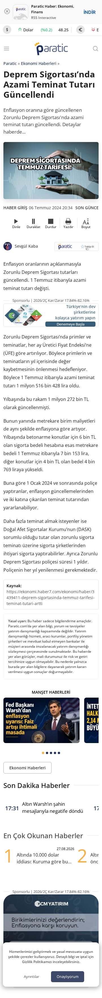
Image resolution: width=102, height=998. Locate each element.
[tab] (43, 753)
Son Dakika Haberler (36, 785)
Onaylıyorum (67, 976)
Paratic (10, 63)
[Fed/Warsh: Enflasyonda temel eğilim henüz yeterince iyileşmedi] (41, 720)
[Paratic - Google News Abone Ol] (76, 248)
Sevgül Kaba (26, 246)
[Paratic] (51, 49)
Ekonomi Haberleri (38, 63)
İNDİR (89, 12)
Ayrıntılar (31, 976)
